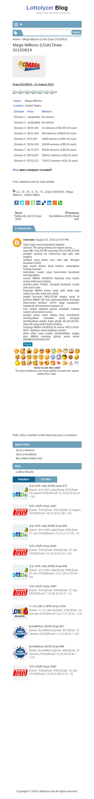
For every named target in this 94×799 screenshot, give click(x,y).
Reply (27, 344)
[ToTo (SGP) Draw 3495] (20, 552)
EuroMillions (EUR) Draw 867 (46, 626)
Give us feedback (26, 454)
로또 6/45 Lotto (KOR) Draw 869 (48, 525)
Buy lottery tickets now (29, 458)
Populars (23, 479)
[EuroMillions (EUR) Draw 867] (20, 632)
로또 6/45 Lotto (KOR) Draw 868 (48, 566)
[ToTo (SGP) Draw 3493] (20, 672)
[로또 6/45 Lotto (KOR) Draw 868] (20, 572)
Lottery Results (25, 471)
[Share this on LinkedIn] (49, 203)
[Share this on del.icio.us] (44, 203)
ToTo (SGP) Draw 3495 (42, 546)
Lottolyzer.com (26, 181)
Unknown (29, 239)
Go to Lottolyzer (25, 450)
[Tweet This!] (22, 203)
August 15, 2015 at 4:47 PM (52, 239)
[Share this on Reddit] (55, 203)
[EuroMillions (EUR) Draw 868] (20, 652)
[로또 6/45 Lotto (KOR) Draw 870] (20, 492)
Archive (46, 479)
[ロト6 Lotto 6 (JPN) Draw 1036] (20, 612)
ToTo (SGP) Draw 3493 (42, 666)
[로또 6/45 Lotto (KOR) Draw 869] (20, 532)
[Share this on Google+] (27, 203)
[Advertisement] (47, 742)
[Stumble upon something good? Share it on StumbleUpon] (33, 203)
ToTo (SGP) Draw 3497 (42, 506)
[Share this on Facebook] (16, 203)
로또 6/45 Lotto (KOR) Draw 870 (48, 485)
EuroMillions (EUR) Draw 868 (46, 646)
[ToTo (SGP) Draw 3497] (20, 512)
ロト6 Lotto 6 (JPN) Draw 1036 (47, 606)
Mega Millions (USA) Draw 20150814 (37, 47)
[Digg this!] (38, 203)
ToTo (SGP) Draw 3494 (42, 586)
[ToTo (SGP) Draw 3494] (20, 592)
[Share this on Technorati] (60, 203)
